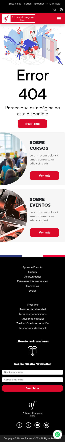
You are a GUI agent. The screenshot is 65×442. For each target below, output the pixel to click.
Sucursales (15, 3)
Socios (32, 290)
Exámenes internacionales (32, 281)
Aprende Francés (32, 267)
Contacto (55, 3)
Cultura (32, 272)
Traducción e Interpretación (32, 323)
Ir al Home (32, 124)
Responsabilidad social (32, 328)
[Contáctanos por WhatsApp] (57, 434)
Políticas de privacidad (33, 309)
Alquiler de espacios (32, 318)
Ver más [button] (44, 175)
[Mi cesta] (54, 10)
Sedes (27, 3)
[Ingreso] (61, 10)
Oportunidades (32, 276)
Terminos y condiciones (32, 314)
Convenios (32, 286)
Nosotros (32, 304)
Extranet (39, 3)
